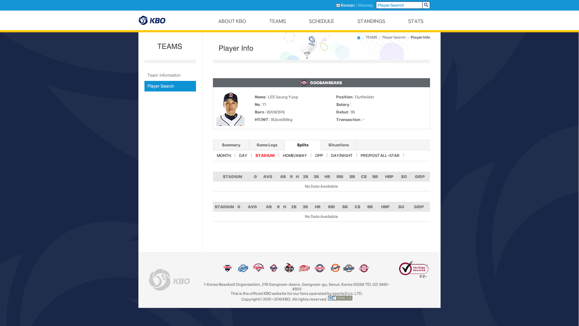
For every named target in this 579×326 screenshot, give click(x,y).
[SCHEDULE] (322, 21)
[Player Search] (170, 86)
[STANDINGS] (371, 21)
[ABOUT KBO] (232, 21)
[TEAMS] (277, 21)
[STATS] (415, 21)
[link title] (228, 271)
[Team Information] (170, 75)
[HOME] (359, 37)
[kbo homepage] (169, 280)
